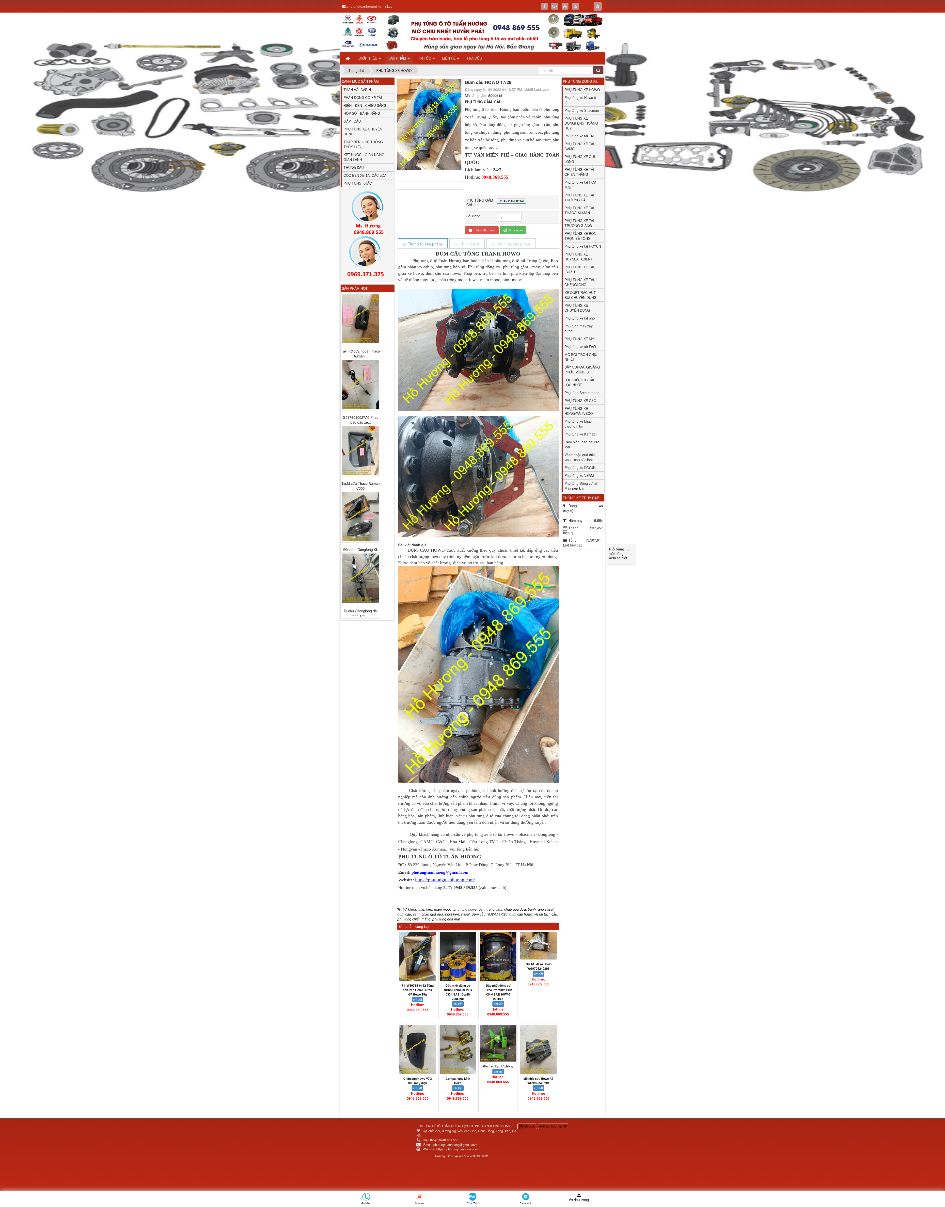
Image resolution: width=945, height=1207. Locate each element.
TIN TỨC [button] (424, 58)
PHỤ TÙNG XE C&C (580, 400)
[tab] (422, 244)
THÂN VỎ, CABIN (357, 89)
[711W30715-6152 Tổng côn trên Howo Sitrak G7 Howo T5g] (417, 956)
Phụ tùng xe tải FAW (580, 346)
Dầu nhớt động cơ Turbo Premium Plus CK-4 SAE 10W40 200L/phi (458, 992)
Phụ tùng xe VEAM (579, 475)
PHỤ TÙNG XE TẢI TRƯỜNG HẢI (579, 197)
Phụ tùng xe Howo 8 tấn (580, 100)
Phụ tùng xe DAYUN (580, 467)
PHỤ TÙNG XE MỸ (579, 338)
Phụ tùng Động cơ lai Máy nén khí (581, 486)
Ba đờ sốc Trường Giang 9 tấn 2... (361, 613)
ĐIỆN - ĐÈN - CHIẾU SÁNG (365, 105)
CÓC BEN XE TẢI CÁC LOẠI (365, 175)
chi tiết (417, 999)
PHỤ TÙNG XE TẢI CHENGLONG (579, 282)
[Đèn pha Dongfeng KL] (360, 318)
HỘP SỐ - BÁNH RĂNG (362, 113)
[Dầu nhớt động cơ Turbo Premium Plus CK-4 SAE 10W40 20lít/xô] (498, 956)
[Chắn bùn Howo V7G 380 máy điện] (417, 1049)
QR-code (529, 1126)
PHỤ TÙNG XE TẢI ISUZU (579, 269)
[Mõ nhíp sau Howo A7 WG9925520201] (538, 1049)
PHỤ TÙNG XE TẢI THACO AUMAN (579, 210)
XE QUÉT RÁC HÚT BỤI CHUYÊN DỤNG (581, 295)
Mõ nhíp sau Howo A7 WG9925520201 (538, 1080)
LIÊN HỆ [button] (449, 58)
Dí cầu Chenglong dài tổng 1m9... (361, 415)
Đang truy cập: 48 (554, 1126)
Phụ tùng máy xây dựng (579, 328)
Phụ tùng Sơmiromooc (582, 392)
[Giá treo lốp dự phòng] (498, 1043)
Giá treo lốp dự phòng (498, 1066)
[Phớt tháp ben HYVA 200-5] (360, 446)
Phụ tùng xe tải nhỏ (580, 318)
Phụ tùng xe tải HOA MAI (580, 185)
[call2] (368, 257)
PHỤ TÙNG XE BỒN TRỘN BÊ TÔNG (580, 236)
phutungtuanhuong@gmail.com (370, 6)
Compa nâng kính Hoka (458, 1080)
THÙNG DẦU (354, 167)
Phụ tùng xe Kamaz (580, 434)
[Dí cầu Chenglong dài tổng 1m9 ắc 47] (360, 379)
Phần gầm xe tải (512, 201)
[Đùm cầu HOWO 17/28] (430, 178)
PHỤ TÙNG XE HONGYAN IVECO (579, 411)
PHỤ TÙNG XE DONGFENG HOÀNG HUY (581, 123)
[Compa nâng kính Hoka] (458, 1049)
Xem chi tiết (618, 557)
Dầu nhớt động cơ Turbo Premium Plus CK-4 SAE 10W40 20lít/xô (498, 992)
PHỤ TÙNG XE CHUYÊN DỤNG (577, 308)
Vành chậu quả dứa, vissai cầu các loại (580, 457)
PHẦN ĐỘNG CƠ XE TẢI (363, 97)
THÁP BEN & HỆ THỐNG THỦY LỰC (363, 144)
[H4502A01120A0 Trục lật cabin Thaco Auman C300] (360, 512)
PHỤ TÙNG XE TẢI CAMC (579, 146)
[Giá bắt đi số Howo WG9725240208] (538, 946)
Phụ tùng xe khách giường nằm (579, 424)
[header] (472, 32)
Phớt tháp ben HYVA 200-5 (361, 481)
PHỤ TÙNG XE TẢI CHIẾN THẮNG (579, 172)
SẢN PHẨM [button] (397, 58)
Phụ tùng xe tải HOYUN (583, 246)
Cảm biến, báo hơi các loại (582, 444)
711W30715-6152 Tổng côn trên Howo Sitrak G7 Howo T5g (418, 990)
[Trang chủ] (348, 58)
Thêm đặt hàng (484, 230)
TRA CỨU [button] (474, 58)
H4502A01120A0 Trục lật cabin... (360, 547)
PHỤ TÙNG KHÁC (358, 183)
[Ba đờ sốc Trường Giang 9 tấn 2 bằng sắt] (360, 578)
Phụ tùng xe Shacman (582, 110)
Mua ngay (515, 230)
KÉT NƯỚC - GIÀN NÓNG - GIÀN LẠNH (365, 157)
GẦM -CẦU (352, 121)
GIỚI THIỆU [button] (368, 58)
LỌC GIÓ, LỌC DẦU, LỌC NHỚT (581, 382)
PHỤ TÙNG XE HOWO (582, 89)
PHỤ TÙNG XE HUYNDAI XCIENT (579, 256)
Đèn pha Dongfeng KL (360, 351)
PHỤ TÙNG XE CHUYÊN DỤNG (363, 131)
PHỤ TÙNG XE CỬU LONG (581, 159)
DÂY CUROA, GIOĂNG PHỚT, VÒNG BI (582, 369)
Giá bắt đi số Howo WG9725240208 (538, 966)
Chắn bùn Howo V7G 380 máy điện (417, 1080)
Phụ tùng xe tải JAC (580, 135)
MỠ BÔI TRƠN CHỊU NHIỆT (581, 357)
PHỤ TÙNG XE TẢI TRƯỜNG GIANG (579, 223)
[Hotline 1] (368, 213)
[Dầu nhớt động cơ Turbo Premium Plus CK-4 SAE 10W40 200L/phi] (458, 956)
